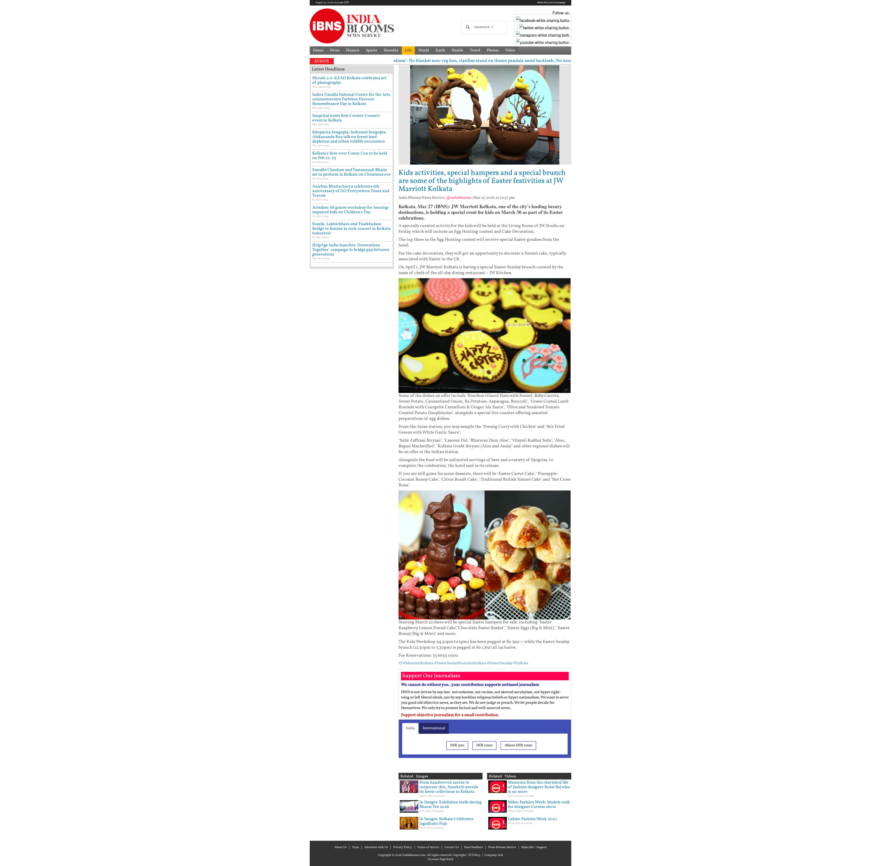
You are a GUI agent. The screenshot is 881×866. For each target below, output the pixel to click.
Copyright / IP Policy (466, 855)
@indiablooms (458, 197)
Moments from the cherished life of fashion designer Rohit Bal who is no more (539, 787)
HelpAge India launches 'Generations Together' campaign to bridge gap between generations (350, 249)
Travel (475, 50)
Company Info (494, 855)
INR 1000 (484, 745)
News (334, 50)
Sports (371, 50)
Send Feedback (473, 847)
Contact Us (451, 847)
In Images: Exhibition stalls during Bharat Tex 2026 (450, 804)
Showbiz (391, 50)
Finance (352, 50)
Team (355, 847)
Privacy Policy (402, 847)
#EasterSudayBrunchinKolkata (460, 663)
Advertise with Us (376, 847)
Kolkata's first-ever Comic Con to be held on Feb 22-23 (349, 156)
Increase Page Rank (440, 859)
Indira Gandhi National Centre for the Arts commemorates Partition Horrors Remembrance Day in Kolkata (351, 99)
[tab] (410, 728)
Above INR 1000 (518, 745)
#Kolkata (520, 663)
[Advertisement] (352, 467)
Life (408, 50)
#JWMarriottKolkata (416, 663)
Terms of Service (428, 847)
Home (318, 50)
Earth (440, 50)
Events (322, 61)
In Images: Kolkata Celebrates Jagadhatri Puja (446, 821)
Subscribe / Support (534, 847)
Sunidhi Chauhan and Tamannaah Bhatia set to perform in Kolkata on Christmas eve (351, 172)
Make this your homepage (551, 2)
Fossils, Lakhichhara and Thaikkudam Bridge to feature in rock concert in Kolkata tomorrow (351, 228)
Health (457, 50)
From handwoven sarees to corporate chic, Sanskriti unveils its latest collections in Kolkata (448, 787)
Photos (493, 50)
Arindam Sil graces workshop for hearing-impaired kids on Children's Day (351, 210)
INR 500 (457, 745)
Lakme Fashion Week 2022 (532, 819)
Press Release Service (502, 847)
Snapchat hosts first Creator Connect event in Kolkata (346, 118)
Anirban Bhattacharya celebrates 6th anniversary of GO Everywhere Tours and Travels (350, 191)
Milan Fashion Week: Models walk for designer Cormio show (539, 804)
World (423, 50)
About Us (341, 847)
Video (510, 50)
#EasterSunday (499, 663)
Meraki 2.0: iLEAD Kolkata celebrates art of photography (349, 80)
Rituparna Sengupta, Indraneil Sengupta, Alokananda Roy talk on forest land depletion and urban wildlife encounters (349, 136)
